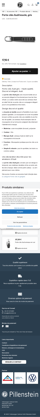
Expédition (23, 64)
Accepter (20, 211)
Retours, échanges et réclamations (13, 348)
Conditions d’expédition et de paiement (14, 345)
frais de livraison (27, 332)
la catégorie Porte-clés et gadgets (13, 177)
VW (3, 11)
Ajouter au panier (20, 71)
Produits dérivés (25, 11)
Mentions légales (28, 226)
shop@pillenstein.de (10, 313)
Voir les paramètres (20, 222)
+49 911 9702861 (9, 311)
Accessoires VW (12, 11)
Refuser (20, 217)
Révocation (5, 353)
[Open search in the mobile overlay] (28, 5)
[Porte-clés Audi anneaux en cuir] (20, 243)
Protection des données (14, 226)
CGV (3, 350)
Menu (3, 6)
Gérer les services (19, 208)
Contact (4, 343)
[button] (37, 191)
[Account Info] (32, 5)
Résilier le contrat (13, 362)
